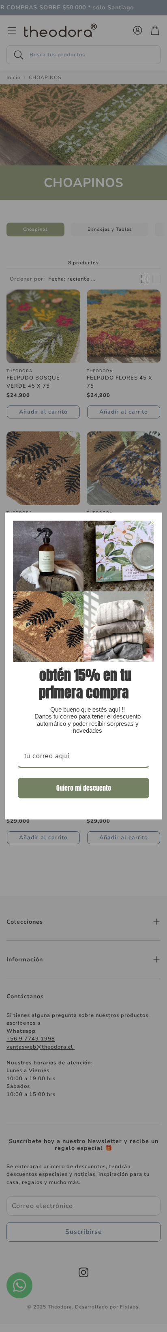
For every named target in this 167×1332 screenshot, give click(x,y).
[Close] (152, 522)
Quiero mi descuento (83, 788)
